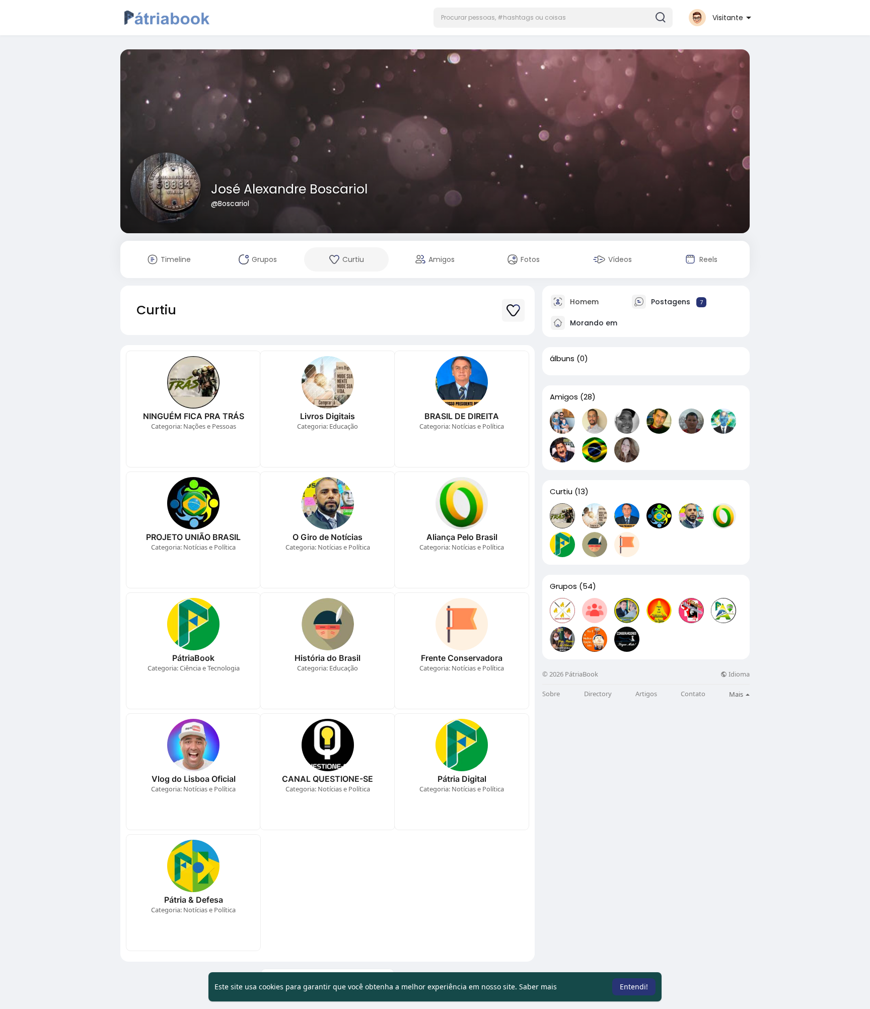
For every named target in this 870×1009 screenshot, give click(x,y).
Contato (693, 694)
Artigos (646, 694)
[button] (553, 18)
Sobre (551, 694)
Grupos (563, 586)
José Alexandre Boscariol (289, 189)
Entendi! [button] (634, 986)
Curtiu (561, 492)
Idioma (738, 674)
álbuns (562, 359)
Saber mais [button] (538, 986)
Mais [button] (737, 694)
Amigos (564, 397)
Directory (598, 694)
